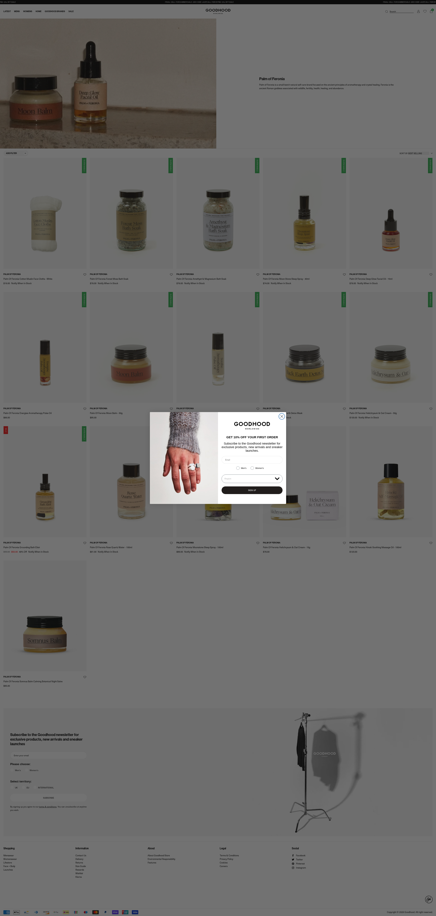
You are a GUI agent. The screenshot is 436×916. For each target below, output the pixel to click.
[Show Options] (277, 478)
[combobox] (248, 479)
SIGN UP (252, 490)
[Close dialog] (282, 416)
